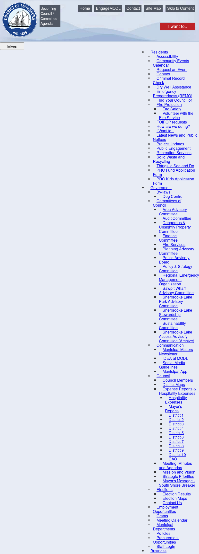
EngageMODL (108, 8)
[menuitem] (171, 62)
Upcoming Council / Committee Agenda (49, 16)
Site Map (153, 8)
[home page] (16, 16)
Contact (133, 8)
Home (85, 8)
